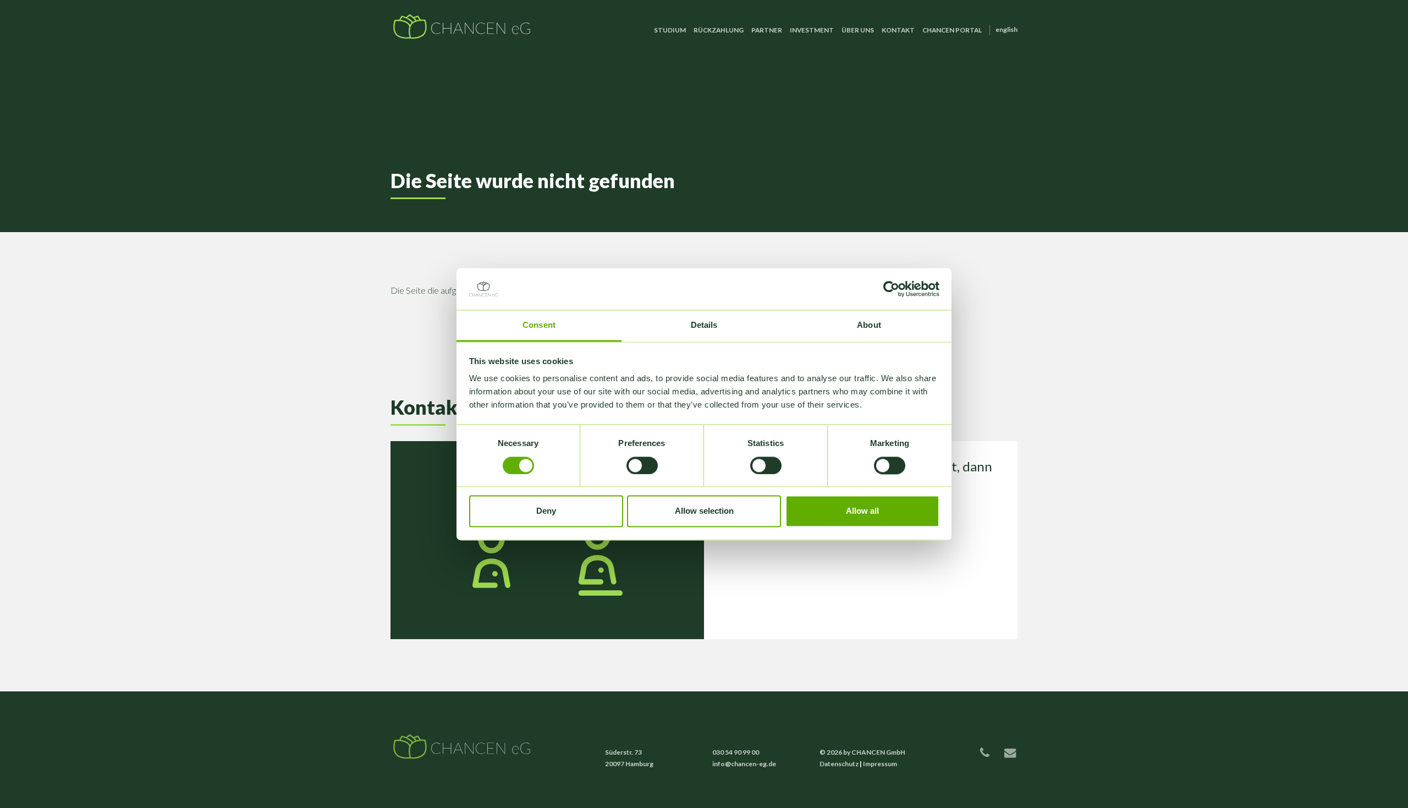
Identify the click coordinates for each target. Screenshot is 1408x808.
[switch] (642, 465)
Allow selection (704, 511)
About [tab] (869, 325)
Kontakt (898, 30)
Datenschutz (839, 764)
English (1007, 29)
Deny (546, 511)
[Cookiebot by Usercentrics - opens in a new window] (891, 289)
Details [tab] (704, 325)
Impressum (880, 764)
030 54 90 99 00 (735, 752)
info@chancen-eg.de (744, 764)
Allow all (862, 511)
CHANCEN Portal (952, 30)
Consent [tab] (539, 325)
